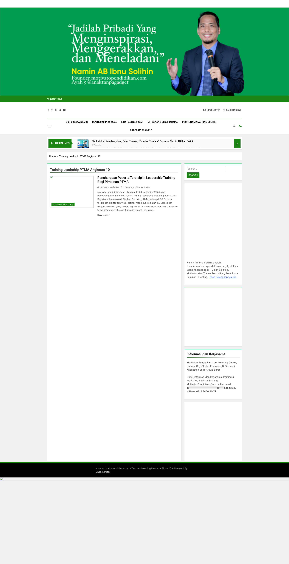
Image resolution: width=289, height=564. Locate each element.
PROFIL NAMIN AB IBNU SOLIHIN (199, 122)
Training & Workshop (63, 204)
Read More (102, 214)
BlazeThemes (102, 472)
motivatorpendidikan (109, 187)
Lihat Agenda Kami (132, 122)
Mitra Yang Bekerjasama (163, 122)
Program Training (141, 130)
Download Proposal (104, 122)
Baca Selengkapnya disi (223, 276)
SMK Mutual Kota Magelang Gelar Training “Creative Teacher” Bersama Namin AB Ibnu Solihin (143, 141)
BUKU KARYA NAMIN (77, 122)
